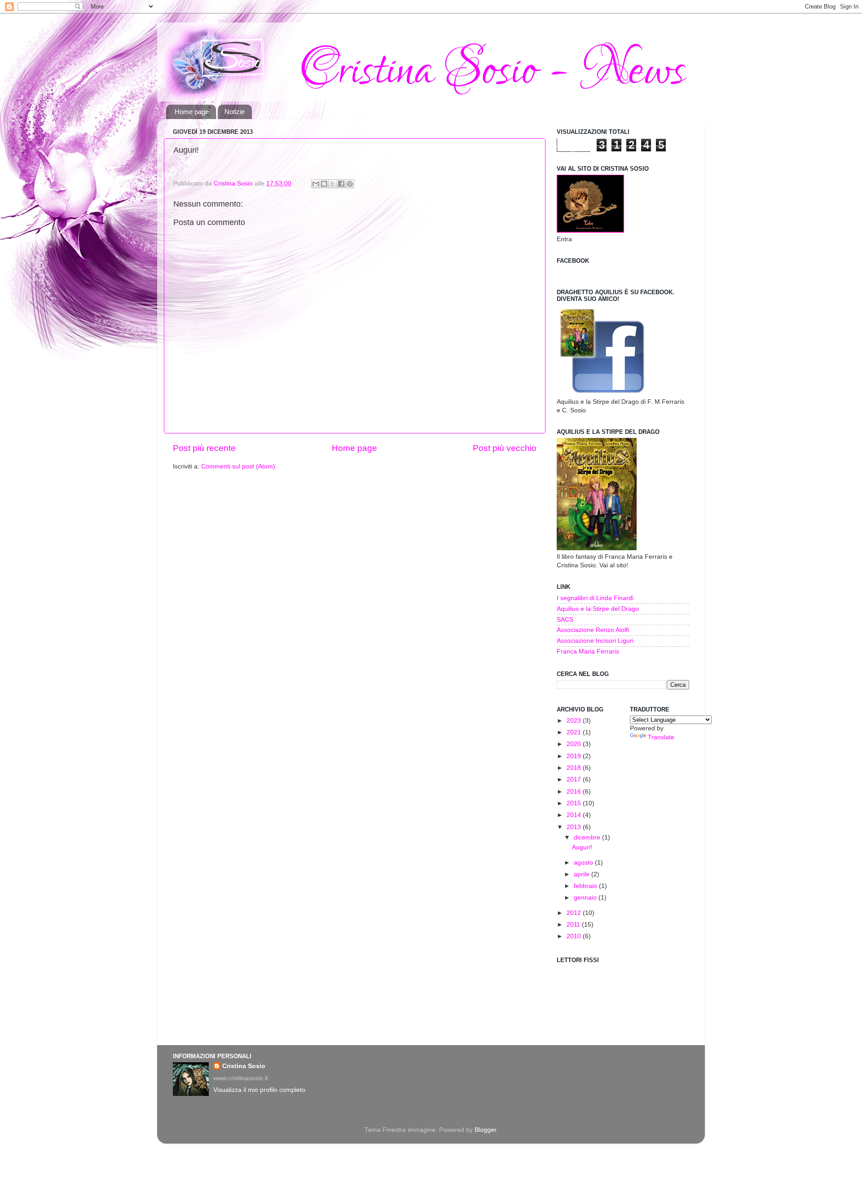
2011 (574, 924)
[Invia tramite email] (315, 183)
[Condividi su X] (332, 183)
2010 (575, 936)
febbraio (586, 886)
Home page (192, 111)
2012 (575, 913)
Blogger (485, 1129)
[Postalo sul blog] (324, 183)
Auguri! (582, 847)
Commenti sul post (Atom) (238, 466)
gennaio (586, 897)
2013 (575, 827)
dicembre (588, 837)
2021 (575, 732)
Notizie (234, 111)
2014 (575, 815)
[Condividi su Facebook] (341, 183)
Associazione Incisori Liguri (595, 640)
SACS (565, 619)
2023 (575, 720)
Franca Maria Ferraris (588, 651)
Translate (661, 737)
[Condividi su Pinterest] (349, 183)
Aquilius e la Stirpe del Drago (598, 608)
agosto (584, 862)
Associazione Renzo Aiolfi (593, 630)
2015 (575, 803)
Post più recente (204, 448)
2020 (575, 744)
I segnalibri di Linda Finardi (595, 598)
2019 (575, 756)
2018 (575, 767)
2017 (575, 779)
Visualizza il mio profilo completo (259, 1090)
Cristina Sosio (243, 1066)
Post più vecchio (505, 448)
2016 (575, 791)
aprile (582, 874)
